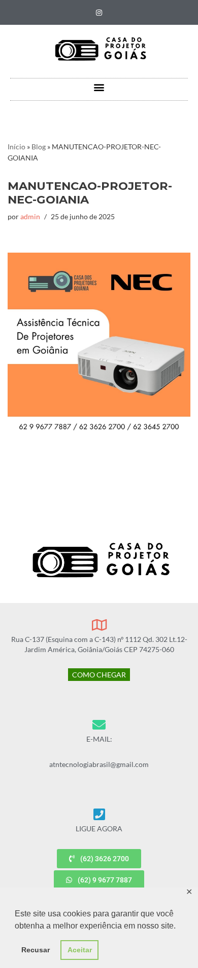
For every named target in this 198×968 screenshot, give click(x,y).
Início (16, 146)
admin (30, 217)
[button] (99, 86)
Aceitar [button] (80, 950)
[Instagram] (99, 13)
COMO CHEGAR (99, 674)
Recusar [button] (35, 950)
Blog (38, 146)
